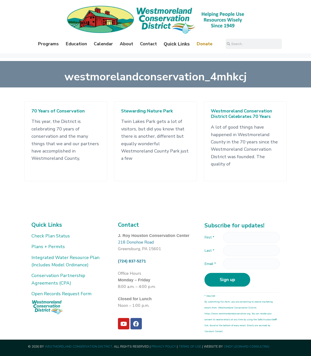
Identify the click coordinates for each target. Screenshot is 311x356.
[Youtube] (123, 323)
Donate (204, 44)
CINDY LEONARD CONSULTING (246, 346)
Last (209, 250)
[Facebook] (136, 323)
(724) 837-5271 (132, 261)
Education (76, 44)
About (126, 44)
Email (210, 263)
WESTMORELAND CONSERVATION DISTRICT (78, 346)
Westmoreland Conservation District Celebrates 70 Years (241, 114)
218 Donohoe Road (136, 242)
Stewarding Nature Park (147, 111)
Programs (48, 44)
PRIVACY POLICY (163, 346)
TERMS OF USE (189, 346)
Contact (148, 44)
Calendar (103, 44)
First (209, 237)
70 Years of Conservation (58, 111)
